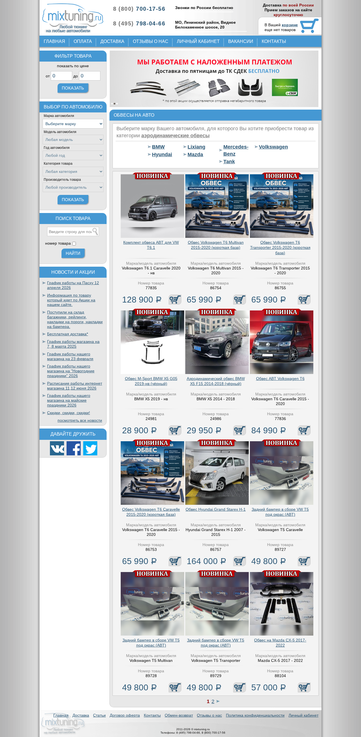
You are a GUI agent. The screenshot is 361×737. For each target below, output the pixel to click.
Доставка (112, 41)
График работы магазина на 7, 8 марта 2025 (73, 344)
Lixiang (196, 147)
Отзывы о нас (150, 41)
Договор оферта (125, 715)
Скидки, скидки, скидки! (68, 412)
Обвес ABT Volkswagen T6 (280, 378)
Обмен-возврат (179, 715)
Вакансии (240, 41)
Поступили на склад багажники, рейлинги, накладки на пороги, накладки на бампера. (75, 319)
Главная (54, 41)
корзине (290, 25)
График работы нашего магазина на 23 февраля (70, 356)
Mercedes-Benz (235, 150)
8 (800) (139, 9)
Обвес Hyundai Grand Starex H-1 (216, 509)
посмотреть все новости (80, 420)
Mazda (195, 154)
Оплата (83, 41)
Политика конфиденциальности (255, 715)
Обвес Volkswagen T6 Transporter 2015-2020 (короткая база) (280, 247)
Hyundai (162, 154)
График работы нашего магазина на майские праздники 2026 (68, 400)
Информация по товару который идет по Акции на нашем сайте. (71, 300)
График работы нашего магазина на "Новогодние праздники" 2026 (70, 371)
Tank (229, 161)
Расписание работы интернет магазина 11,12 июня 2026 (74, 385)
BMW (158, 147)
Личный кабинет (198, 41)
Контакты (274, 41)
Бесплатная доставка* (67, 334)
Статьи (99, 715)
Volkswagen (271, 147)
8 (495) (139, 23)
